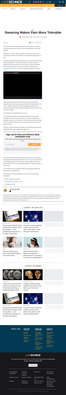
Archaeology (13, 5)
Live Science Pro (58, 8)
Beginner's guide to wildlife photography (50, 336)
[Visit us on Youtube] (36, 2)
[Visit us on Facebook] (29, 2)
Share (6, 42)
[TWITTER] (10, 191)
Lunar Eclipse (22, 8)
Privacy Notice (7, 149)
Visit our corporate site (35, 361)
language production (8, 68)
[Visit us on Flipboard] (38, 2)
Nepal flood (13, 8)
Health (20, 5)
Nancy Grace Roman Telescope (36, 8)
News (45, 37)
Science (25, 5)
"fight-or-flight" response (28, 159)
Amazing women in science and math (39, 339)
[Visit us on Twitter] (31, 2)
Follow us (32, 42)
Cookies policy (26, 377)
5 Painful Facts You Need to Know (13, 181)
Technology (45, 5)
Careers (11, 381)
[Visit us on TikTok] (40, 2)
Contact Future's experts (24, 373)
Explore (52, 5)
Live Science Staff (28, 37)
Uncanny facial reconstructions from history (38, 348)
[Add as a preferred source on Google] (33, 365)
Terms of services (20, 148)
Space (39, 5)
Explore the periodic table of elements (38, 343)
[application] (22, 85)
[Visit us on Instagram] (34, 2)
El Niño (49, 8)
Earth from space (27, 335)
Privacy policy (13, 377)
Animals (6, 5)
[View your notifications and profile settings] (59, 2)
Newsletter (39, 42)
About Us (37, 371)
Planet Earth (32, 5)
